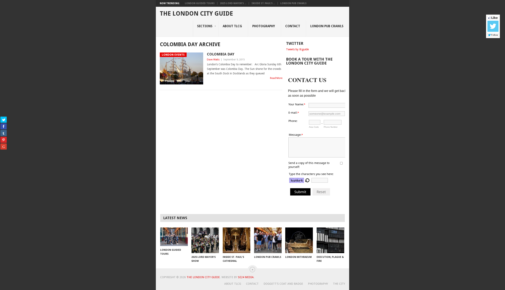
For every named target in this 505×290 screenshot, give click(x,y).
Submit (300, 191)
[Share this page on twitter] (3, 119)
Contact (292, 26)
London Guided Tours (200, 3)
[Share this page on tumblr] (3, 133)
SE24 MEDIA (246, 277)
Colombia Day (220, 54)
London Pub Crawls (293, 3)
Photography (263, 26)
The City (339, 283)
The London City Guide (196, 14)
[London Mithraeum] (299, 240)
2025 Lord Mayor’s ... (233, 3)
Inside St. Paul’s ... (263, 3)
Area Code (314, 127)
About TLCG (232, 283)
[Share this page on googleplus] (3, 146)
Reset (321, 191)
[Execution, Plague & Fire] (330, 240)
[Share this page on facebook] (3, 126)
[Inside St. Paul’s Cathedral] (236, 240)
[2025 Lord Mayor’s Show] (205, 240)
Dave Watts (213, 59)
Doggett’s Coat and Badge (283, 283)
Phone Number (331, 127)
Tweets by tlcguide (297, 49)
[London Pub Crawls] (268, 240)
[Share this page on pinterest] (3, 140)
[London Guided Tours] (174, 236)
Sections (204, 26)
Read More (276, 78)
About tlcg (232, 26)
